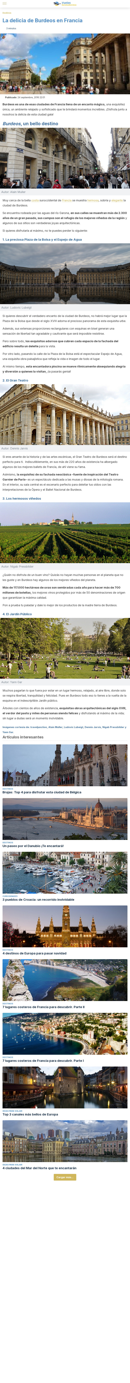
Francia (67, 200)
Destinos (7, 13)
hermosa (93, 200)
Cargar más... (65, 1177)
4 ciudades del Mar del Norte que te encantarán (39, 1168)
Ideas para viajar (12, 1111)
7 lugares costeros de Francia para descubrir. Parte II (43, 1007)
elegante (117, 200)
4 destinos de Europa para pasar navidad (34, 953)
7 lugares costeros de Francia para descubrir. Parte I (43, 1061)
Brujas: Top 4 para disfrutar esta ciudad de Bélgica (42, 792)
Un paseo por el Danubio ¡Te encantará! (33, 846)
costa (35, 200)
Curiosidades (10, 896)
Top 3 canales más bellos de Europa (30, 1114)
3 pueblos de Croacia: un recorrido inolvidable (38, 900)
